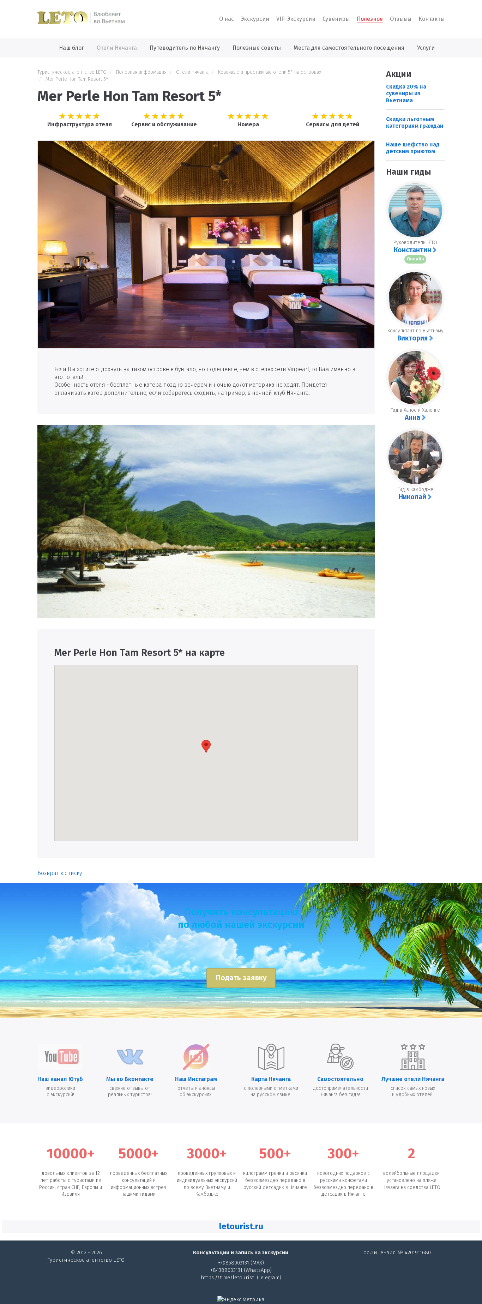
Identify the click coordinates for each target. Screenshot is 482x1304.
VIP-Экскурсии (295, 19)
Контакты (431, 19)
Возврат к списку (59, 873)
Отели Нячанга (117, 47)
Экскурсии (255, 19)
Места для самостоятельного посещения (349, 47)
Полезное (370, 19)
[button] (241, 1226)
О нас (226, 19)
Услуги (426, 47)
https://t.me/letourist (227, 1277)
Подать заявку (241, 977)
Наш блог (71, 47)
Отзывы (400, 19)
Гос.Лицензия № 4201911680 (396, 1252)
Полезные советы (257, 47)
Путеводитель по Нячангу (185, 47)
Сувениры (336, 19)
